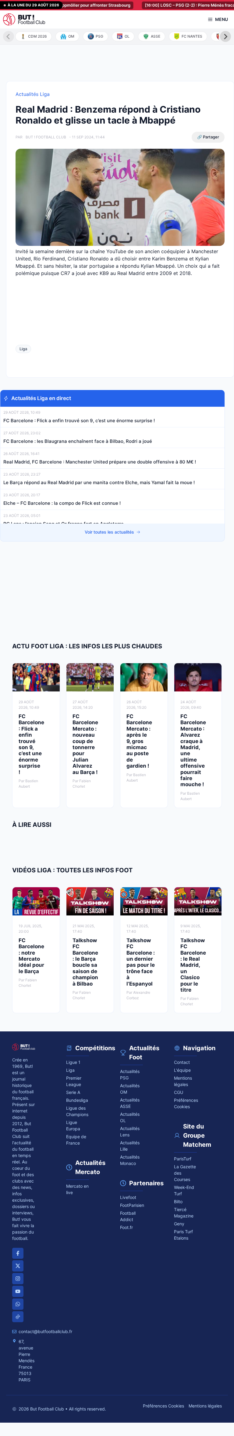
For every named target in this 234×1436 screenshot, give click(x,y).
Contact (182, 1062)
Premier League (73, 1081)
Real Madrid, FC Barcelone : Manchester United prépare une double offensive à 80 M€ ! (99, 462)
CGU (178, 1092)
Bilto (178, 1201)
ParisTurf (182, 1158)
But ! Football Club (46, 137)
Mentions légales (183, 1081)
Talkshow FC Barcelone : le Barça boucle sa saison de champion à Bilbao (85, 962)
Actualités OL (130, 1117)
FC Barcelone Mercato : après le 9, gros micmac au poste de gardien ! (139, 741)
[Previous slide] (8, 36)
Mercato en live (77, 1189)
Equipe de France (76, 1140)
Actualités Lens (130, 1131)
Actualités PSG (130, 1074)
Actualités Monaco (130, 1160)
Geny (179, 1223)
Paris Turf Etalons (183, 1235)
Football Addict (128, 1216)
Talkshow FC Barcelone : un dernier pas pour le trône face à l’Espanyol (140, 962)
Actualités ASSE (130, 1103)
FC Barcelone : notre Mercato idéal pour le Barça (31, 955)
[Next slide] (225, 36)
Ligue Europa (73, 1125)
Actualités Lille (130, 1146)
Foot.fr (126, 1227)
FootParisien (131, 1205)
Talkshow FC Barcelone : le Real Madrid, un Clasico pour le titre (193, 965)
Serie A (73, 1092)
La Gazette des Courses (185, 1173)
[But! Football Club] (24, 19)
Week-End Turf (184, 1190)
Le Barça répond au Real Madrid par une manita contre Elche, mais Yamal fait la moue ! (99, 482)
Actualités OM (130, 1089)
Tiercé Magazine (183, 1212)
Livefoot (128, 1197)
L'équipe (182, 1070)
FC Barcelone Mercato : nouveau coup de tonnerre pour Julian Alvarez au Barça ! (85, 744)
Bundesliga (77, 1100)
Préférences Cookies (163, 1405)
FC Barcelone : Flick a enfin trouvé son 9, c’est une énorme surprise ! (79, 420)
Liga (23, 348)
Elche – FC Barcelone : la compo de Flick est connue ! (62, 503)
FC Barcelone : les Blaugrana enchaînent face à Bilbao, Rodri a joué (77, 441)
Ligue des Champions (77, 1111)
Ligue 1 (73, 1062)
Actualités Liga (33, 94)
